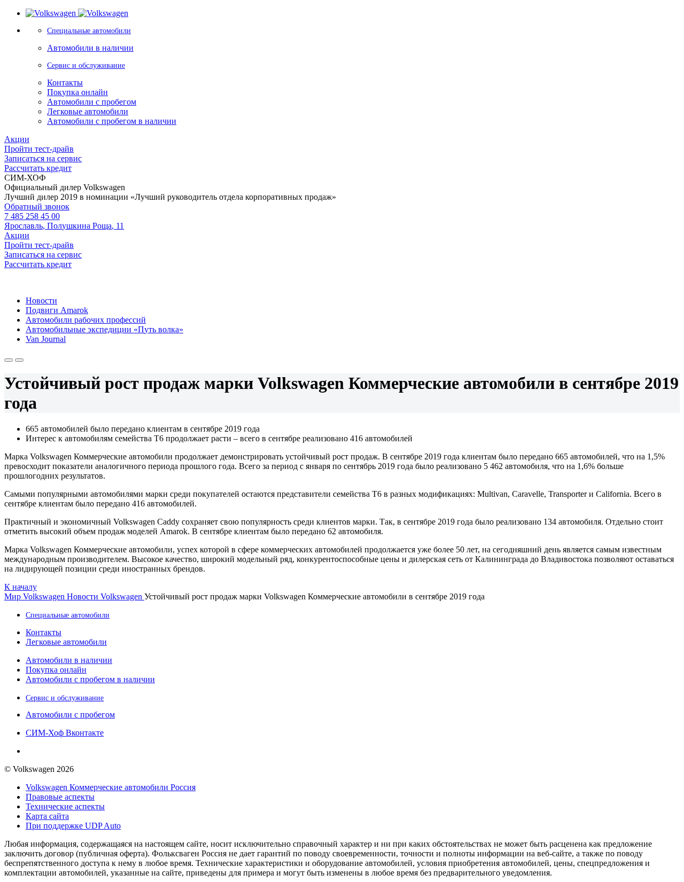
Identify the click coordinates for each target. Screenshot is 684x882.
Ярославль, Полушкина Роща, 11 (64, 225)
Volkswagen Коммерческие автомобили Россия (111, 787)
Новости (41, 300)
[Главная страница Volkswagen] (77, 13)
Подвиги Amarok (57, 310)
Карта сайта (47, 816)
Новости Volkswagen (105, 596)
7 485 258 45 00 (32, 216)
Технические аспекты (65, 806)
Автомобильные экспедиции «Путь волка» (104, 329)
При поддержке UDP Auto (73, 825)
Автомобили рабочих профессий (86, 319)
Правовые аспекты (60, 796)
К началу (20, 586)
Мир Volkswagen (35, 596)
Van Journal (46, 339)
